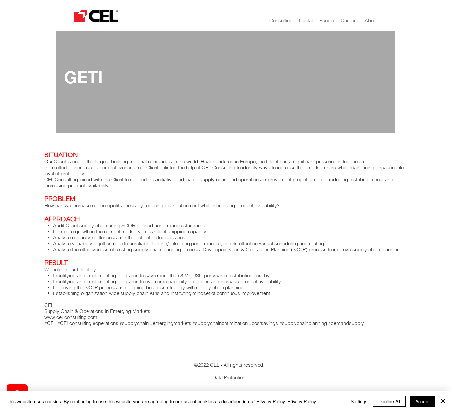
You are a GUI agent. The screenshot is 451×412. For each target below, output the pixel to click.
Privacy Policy (301, 401)
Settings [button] (359, 401)
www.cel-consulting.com (70, 317)
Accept (422, 401)
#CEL (50, 323)
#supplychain (134, 323)
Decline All (389, 401)
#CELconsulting (74, 323)
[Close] (443, 401)
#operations (106, 323)
